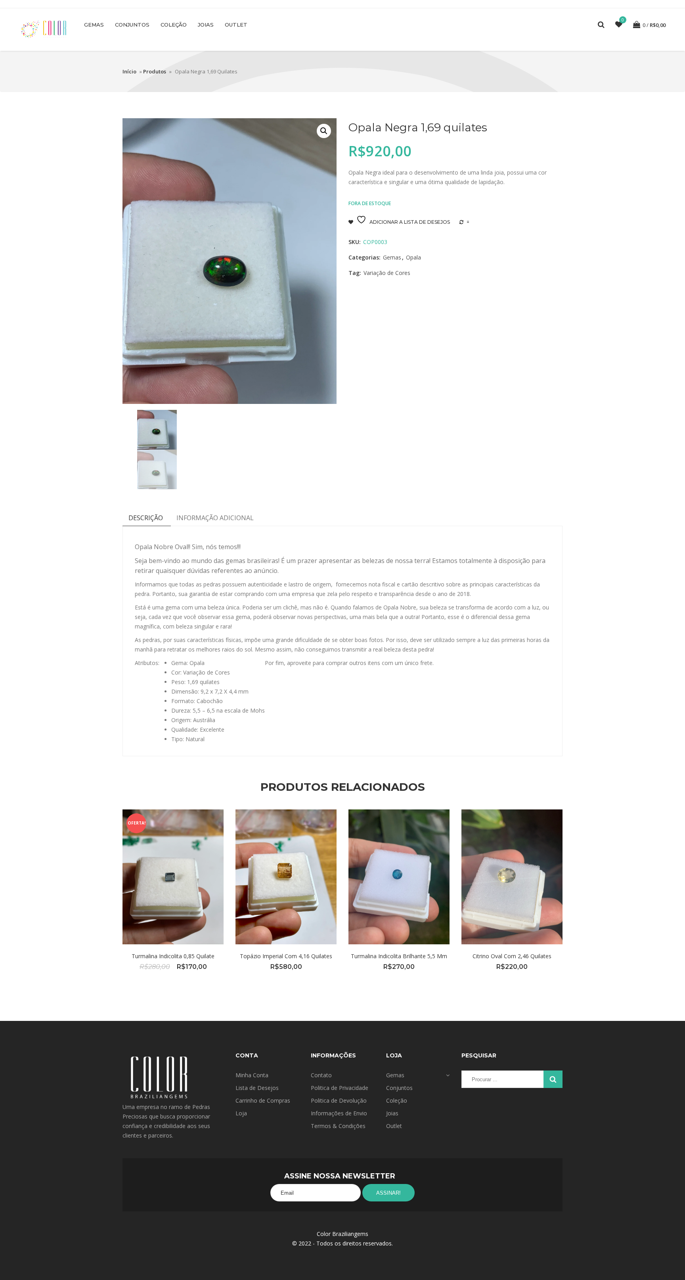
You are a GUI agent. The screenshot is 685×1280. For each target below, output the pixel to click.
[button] (324, 131)
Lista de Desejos (257, 1088)
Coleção (174, 24)
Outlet (236, 24)
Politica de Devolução (339, 1100)
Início (129, 71)
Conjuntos (132, 24)
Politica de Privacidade (339, 1088)
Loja (241, 1113)
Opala (413, 257)
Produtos (154, 71)
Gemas (94, 24)
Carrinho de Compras (262, 1100)
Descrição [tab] (145, 517)
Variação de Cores (387, 273)
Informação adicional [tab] (215, 517)
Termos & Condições (338, 1126)
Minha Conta (251, 1075)
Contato (321, 1075)
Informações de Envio (339, 1113)
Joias (206, 24)
